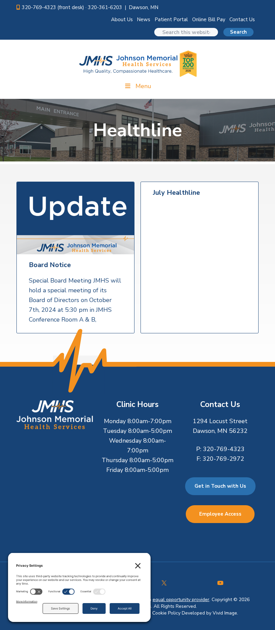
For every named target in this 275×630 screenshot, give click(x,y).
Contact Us (242, 19)
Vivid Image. (225, 613)
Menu (143, 86)
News (143, 19)
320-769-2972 (223, 459)
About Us (122, 19)
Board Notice (50, 265)
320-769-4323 (223, 449)
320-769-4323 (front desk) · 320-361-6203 (72, 7)
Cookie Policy (166, 613)
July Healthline (176, 193)
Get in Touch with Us (220, 486)
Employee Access (220, 514)
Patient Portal (171, 19)
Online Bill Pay (208, 19)
